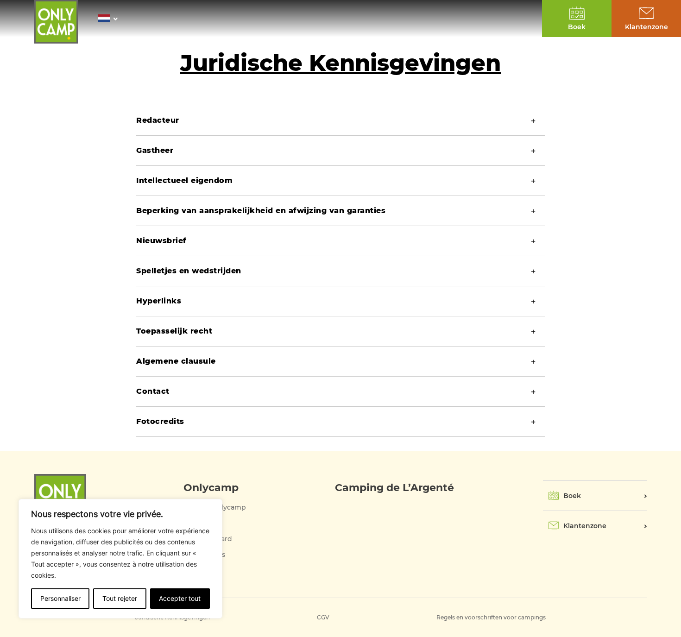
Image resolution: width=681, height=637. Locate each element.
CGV (323, 617)
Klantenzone (584, 526)
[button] (110, 18)
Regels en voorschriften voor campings (491, 617)
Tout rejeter (119, 598)
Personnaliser (60, 598)
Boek (572, 496)
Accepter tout (180, 598)
